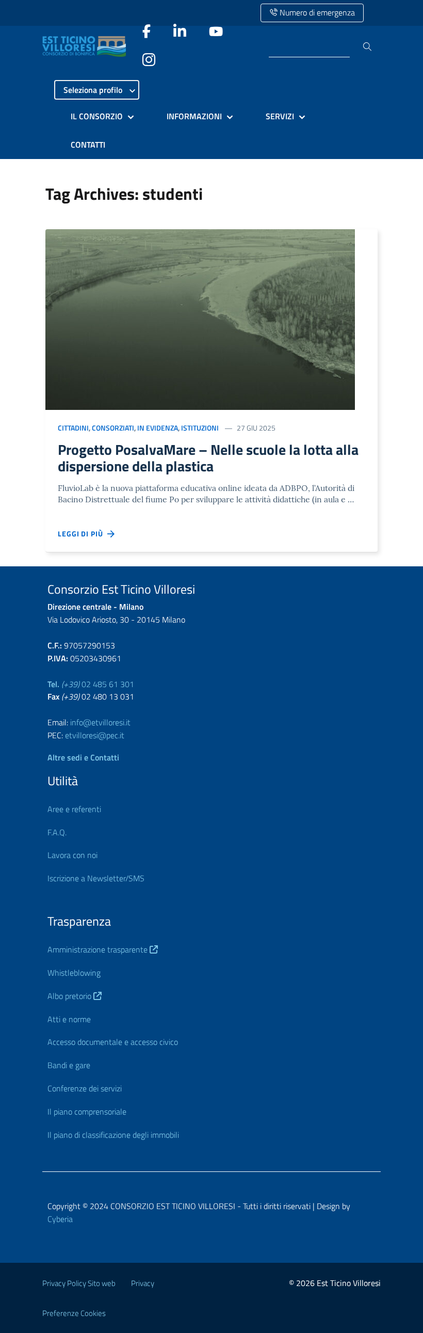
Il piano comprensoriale (86, 1111)
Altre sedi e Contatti (83, 757)
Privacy (142, 1283)
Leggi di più (82, 533)
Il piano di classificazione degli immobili (113, 1135)
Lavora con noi (72, 855)
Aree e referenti (74, 809)
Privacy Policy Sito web (79, 1283)
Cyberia (60, 1219)
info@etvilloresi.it (100, 722)
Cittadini (73, 427)
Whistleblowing (74, 972)
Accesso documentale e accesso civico (112, 1042)
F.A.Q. (57, 832)
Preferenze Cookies (74, 1313)
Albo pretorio (70, 996)
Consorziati (113, 427)
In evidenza (157, 427)
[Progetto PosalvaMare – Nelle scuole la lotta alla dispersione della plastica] (200, 318)
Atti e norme (69, 1019)
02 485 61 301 (90, 684)
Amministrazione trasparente (98, 949)
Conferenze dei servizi (84, 1088)
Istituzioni (200, 427)
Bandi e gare (68, 1065)
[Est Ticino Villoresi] (86, 46)
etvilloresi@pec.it (94, 735)
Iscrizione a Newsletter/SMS (95, 878)
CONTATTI (88, 144)
